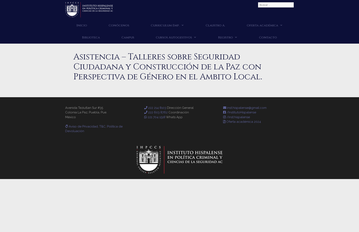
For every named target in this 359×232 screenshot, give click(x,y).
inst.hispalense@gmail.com (246, 108)
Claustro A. (215, 25)
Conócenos (119, 25)
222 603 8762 (157, 112)
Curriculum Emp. (165, 25)
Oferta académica (262, 25)
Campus (128, 37)
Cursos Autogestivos (174, 37)
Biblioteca (91, 37)
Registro (225, 37)
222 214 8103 (156, 108)
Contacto (268, 37)
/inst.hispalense (238, 117)
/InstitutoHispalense (241, 112)
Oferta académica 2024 (243, 122)
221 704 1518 (156, 117)
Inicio (81, 25)
